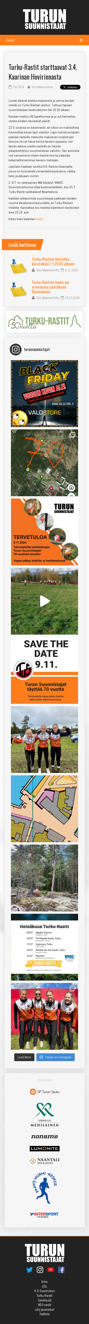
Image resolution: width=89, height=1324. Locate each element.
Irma (44, 1282)
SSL (44, 1286)
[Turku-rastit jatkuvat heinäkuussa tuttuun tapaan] (44, 947)
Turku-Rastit (44, 1296)
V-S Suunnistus (44, 1291)
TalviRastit (45, 1300)
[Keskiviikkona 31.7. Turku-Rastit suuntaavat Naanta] (44, 808)
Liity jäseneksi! (44, 1309)
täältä (39, 219)
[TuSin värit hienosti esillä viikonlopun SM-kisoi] (44, 739)
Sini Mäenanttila (47, 270)
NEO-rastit (44, 1305)
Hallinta (45, 1314)
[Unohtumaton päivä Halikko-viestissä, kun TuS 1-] (44, 601)
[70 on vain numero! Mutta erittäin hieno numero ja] (44, 462)
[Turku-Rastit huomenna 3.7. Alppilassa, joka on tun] (44, 878)
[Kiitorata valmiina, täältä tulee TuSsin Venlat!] (44, 1016)
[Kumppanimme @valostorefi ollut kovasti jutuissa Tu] (44, 393)
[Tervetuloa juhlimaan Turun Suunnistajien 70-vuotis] (44, 532)
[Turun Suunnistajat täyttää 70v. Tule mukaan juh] (44, 670)
